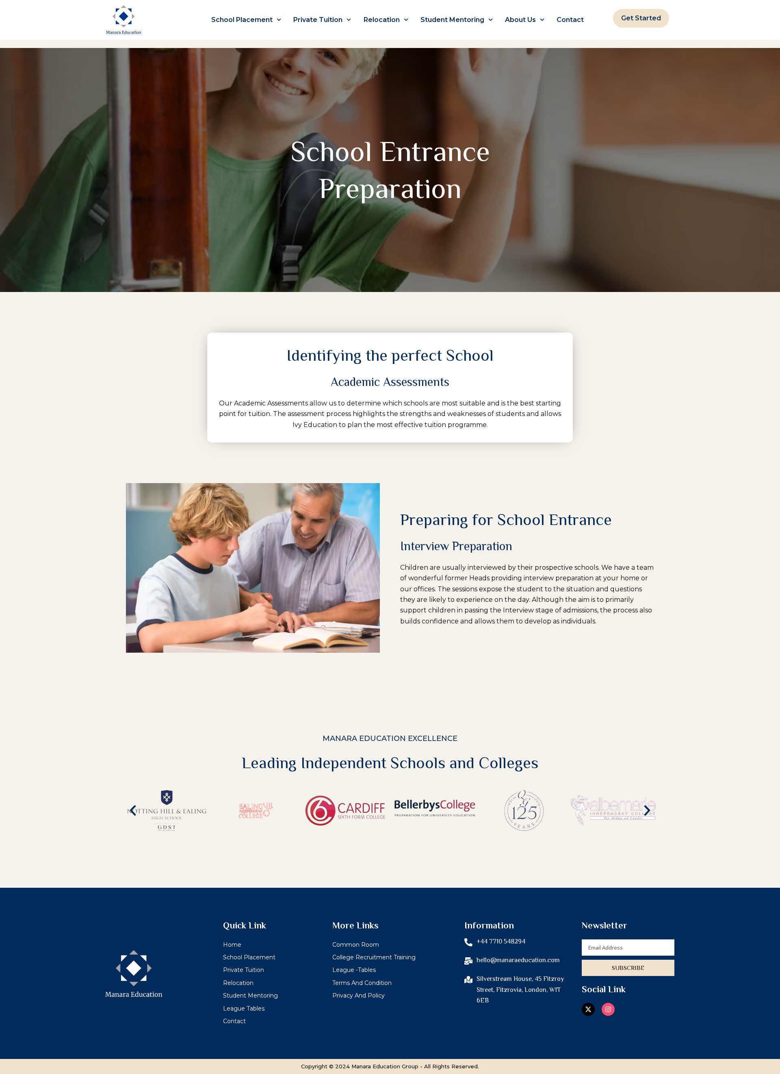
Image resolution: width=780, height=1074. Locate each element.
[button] (133, 810)
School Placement (242, 20)
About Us (520, 20)
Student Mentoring (452, 20)
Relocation (382, 20)
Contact (570, 20)
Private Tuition (317, 20)
